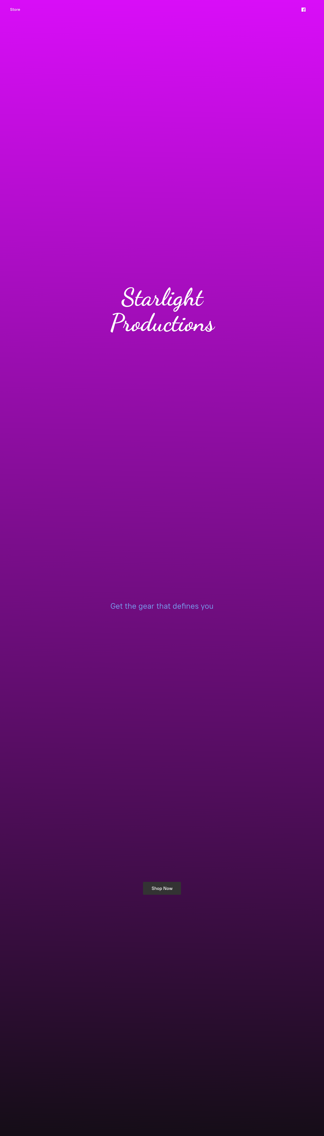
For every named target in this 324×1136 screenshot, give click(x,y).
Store (15, 9)
